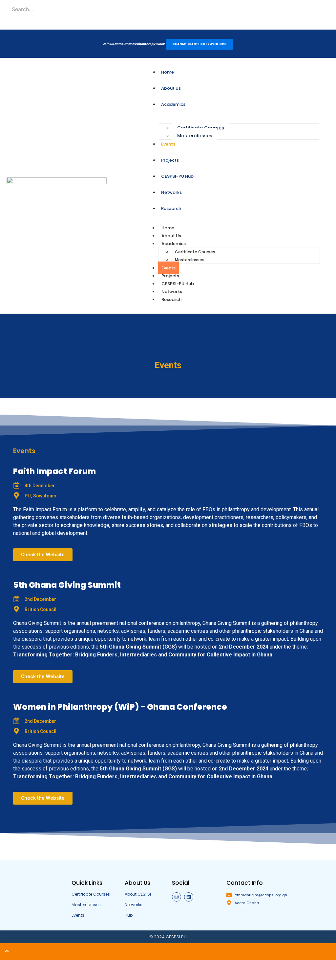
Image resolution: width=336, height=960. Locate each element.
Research (171, 299)
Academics (173, 243)
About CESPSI (138, 894)
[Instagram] (176, 897)
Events (168, 268)
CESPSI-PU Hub (177, 284)
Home (167, 228)
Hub (129, 915)
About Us (171, 236)
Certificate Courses (200, 128)
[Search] (27, 24)
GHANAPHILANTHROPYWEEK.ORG (199, 44)
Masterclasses (194, 135)
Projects (170, 276)
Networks (171, 291)
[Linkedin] (188, 897)
